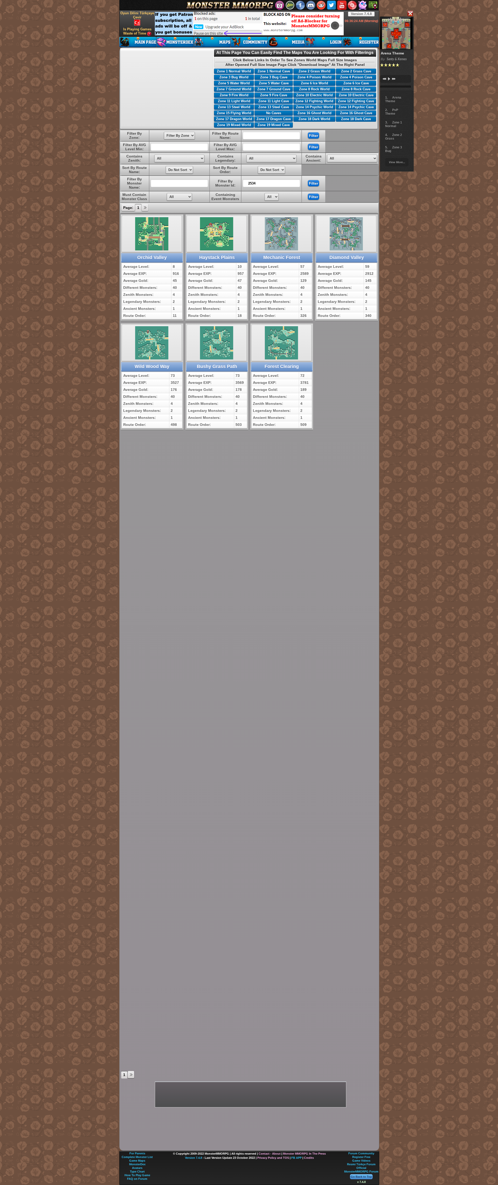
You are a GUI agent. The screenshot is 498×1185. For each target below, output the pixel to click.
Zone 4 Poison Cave (356, 77)
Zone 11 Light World (234, 101)
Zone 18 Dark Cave (356, 119)
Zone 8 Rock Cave (356, 89)
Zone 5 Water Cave (274, 83)
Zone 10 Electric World (314, 95)
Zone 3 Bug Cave (273, 77)
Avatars (137, 1167)
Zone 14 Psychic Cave (356, 107)
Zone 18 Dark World (314, 119)
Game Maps (137, 1160)
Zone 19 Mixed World (234, 125)
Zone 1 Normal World (234, 71)
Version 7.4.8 (361, 14)
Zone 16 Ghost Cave (356, 113)
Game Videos (361, 1160)
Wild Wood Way (152, 366)
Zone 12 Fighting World (314, 101)
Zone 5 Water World (234, 83)
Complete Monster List (137, 1157)
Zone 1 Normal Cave (274, 71)
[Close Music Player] (410, 13)
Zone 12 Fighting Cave (356, 101)
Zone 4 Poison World (314, 77)
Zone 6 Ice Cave (356, 83)
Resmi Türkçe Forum (361, 1164)
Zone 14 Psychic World (314, 107)
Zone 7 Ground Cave (273, 89)
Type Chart (137, 1171)
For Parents (137, 1153)
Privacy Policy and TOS (273, 1157)
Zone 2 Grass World (314, 71)
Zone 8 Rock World (314, 89)
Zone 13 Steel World (234, 107)
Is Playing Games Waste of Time (137, 31)
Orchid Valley (152, 257)
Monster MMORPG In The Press (304, 1153)
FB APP (296, 1157)
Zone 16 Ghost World (314, 113)
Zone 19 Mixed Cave (274, 125)
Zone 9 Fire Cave (273, 95)
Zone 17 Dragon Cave (274, 119)
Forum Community (361, 1153)
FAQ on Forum (137, 1178)
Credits (309, 1157)
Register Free (361, 1157)
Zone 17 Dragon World (234, 119)
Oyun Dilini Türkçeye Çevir (137, 15)
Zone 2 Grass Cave (356, 71)
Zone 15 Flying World (234, 113)
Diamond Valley (346, 257)
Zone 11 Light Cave (273, 101)
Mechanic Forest (281, 257)
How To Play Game (137, 1175)
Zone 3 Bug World (233, 77)
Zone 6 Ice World (314, 83)
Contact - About (270, 1153)
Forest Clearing (282, 366)
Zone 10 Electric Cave (356, 95)
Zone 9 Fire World (234, 95)
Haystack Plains (217, 257)
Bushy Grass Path (217, 366)
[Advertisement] (249, 23)
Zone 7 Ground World (234, 89)
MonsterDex (137, 1164)
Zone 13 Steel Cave (273, 107)
